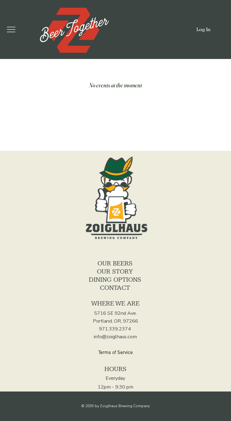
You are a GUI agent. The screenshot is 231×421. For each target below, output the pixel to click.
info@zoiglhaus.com (115, 336)
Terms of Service (115, 353)
